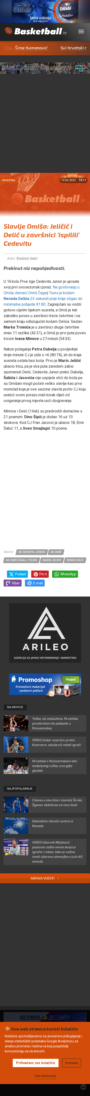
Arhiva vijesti (43, 878)
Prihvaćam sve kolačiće (35, 1063)
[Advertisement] (45, 125)
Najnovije (15, 707)
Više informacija (45, 1076)
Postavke (71, 1063)
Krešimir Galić (27, 258)
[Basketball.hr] (35, 34)
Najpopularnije (19, 788)
